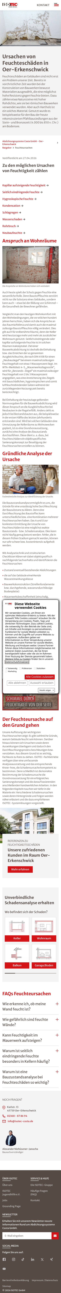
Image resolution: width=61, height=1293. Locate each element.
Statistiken (41, 668)
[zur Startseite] (10, 5)
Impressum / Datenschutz (45, 1280)
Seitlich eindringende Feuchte (20, 192)
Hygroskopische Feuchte (17, 199)
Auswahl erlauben (41, 683)
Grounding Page (11, 1206)
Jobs (4, 1200)
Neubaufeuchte (12, 233)
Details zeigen (45, 690)
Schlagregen (10, 212)
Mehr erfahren (20, 869)
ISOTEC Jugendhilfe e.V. (11, 1192)
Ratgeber (7, 147)
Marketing (12, 671)
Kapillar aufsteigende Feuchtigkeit (23, 185)
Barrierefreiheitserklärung (15, 1280)
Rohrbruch (9, 226)
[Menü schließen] (56, 5)
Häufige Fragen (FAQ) (39, 1192)
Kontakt (43, 5)
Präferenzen (27, 668)
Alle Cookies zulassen (39, 677)
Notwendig (12, 668)
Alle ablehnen (17, 683)
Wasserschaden (12, 219)
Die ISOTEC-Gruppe (41, 1184)
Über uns (7, 1184)
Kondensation (11, 205)
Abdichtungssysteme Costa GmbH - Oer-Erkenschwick (23, 143)
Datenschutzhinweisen (17, 661)
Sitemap (6, 1286)
